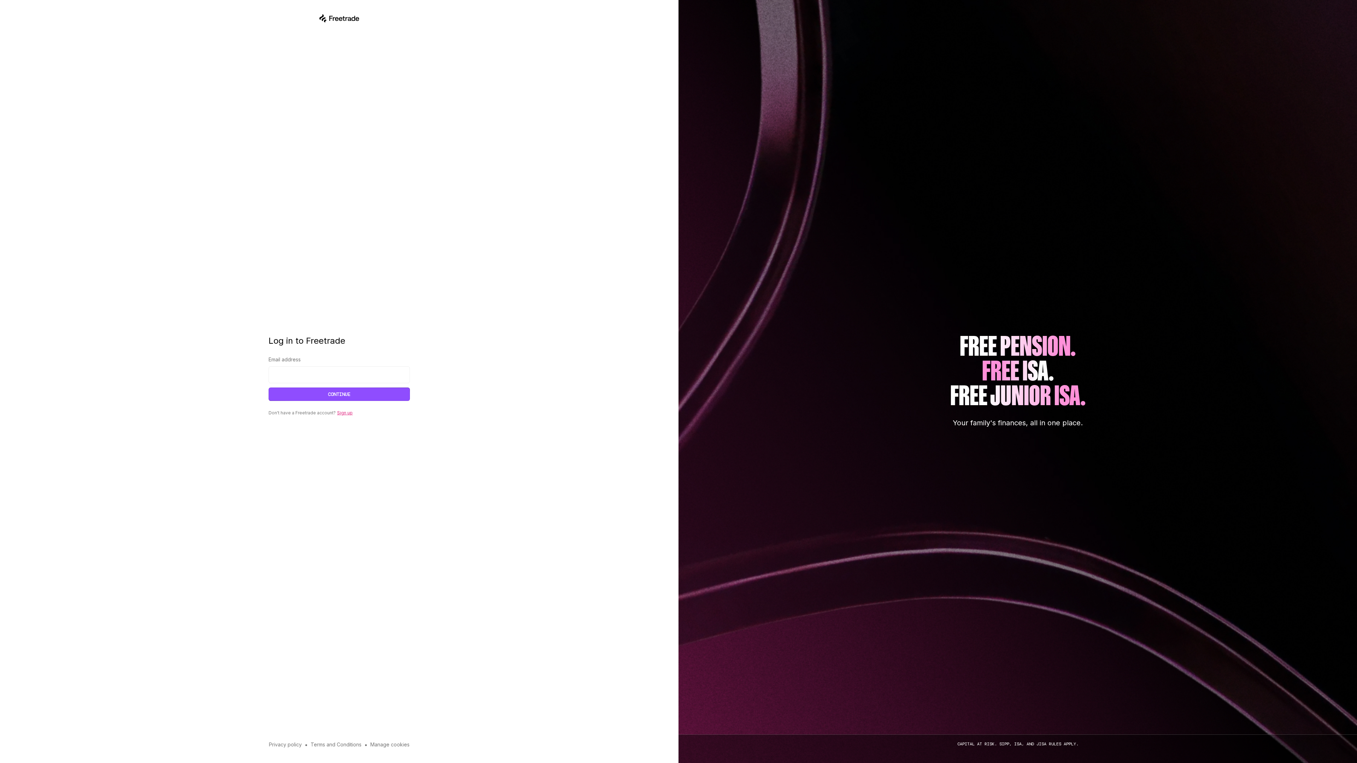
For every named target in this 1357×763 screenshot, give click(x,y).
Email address (285, 359)
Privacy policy (285, 744)
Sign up (345, 412)
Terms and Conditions (336, 744)
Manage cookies (390, 744)
